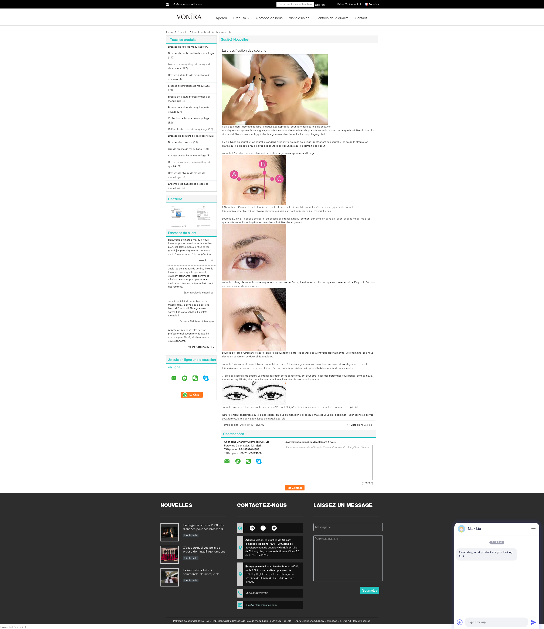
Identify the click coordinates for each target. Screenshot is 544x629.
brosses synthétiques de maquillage (189, 85)
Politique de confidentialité (188, 620)
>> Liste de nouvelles (359, 424)
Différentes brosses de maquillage (188, 129)
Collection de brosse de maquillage (188, 118)
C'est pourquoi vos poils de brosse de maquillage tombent (204, 549)
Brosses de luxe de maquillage (186, 46)
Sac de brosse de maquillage (185, 148)
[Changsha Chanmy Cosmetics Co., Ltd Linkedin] (252, 527)
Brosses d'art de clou (180, 142)
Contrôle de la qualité (332, 18)
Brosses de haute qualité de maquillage (191, 53)
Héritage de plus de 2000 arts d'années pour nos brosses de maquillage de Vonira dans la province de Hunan (204, 527)
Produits (239, 18)
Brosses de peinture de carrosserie (188, 135)
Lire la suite (190, 535)
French (373, 4)
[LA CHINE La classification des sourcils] (275, 89)
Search (320, 4)
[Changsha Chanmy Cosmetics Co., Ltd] (189, 16)
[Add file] (460, 622)
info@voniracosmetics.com (187, 4)
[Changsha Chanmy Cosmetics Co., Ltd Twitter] (274, 527)
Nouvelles (183, 32)
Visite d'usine (299, 18)
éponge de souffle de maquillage (187, 155)
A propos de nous (269, 18)
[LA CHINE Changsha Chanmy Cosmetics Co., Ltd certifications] (178, 216)
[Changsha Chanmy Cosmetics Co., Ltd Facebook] (263, 527)
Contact (361, 18)
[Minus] (533, 528)
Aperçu (221, 18)
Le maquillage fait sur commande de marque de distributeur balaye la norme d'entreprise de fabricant (201, 572)
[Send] (533, 622)
